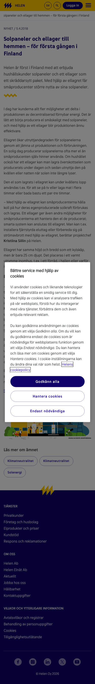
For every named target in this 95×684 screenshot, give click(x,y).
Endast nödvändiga (47, 411)
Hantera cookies (47, 396)
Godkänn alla (47, 381)
